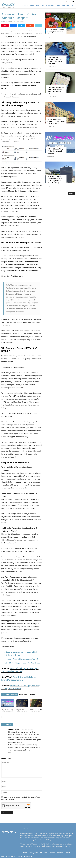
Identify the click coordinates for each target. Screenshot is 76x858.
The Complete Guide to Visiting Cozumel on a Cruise (56, 32)
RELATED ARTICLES (10, 695)
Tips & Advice (47, 6)
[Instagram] (66, 1)
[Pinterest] (69, 1)
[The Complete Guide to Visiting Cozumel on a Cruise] (60, 23)
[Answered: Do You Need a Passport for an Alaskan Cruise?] (22, 703)
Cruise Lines (34, 6)
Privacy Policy (33, 852)
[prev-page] (2, 717)
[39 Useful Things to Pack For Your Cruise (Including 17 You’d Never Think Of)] (60, 172)
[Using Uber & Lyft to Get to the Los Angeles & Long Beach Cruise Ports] (60, 82)
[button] (72, 6)
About (25, 852)
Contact (67, 852)
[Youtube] (73, 1)
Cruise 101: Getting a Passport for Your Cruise (21, 663)
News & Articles (62, 6)
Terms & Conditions (56, 852)
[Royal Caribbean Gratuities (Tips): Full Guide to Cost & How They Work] (60, 53)
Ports (23, 6)
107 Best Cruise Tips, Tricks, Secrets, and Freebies (7, 711)
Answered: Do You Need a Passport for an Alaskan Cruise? (21, 711)
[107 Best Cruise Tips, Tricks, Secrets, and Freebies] (7, 703)
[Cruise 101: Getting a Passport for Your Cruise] (36, 703)
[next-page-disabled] (6, 717)
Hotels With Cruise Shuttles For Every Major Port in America (56, 121)
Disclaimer (43, 852)
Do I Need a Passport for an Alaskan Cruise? (20, 659)
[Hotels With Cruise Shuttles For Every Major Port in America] (60, 113)
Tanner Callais (7, 21)
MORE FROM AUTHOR (27, 695)
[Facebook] (63, 1)
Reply (9, 752)
